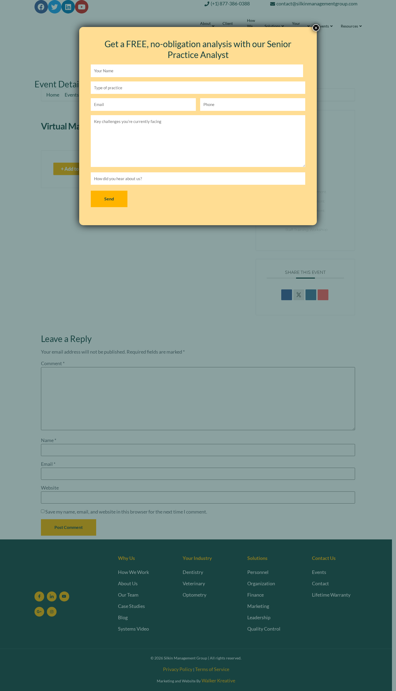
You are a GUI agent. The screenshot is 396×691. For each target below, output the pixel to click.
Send (109, 198)
